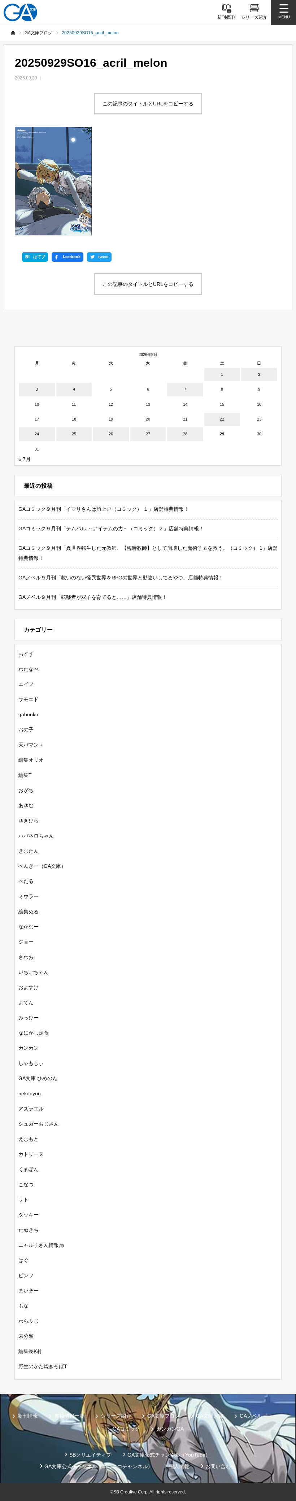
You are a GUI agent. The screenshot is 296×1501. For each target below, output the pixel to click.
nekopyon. (30, 1093)
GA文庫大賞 (209, 1416)
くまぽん (28, 1169)
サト (23, 1199)
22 (222, 419)
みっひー (28, 1018)
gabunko (28, 714)
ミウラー (28, 896)
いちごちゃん (33, 972)
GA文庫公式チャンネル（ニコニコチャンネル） (98, 1466)
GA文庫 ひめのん (37, 1078)
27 (148, 434)
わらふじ (28, 1321)
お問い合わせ (220, 1466)
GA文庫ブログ (163, 1416)
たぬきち (28, 1230)
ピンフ (26, 1275)
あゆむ (26, 805)
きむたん (28, 851)
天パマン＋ (31, 745)
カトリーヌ (31, 1154)
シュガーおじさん (38, 1124)
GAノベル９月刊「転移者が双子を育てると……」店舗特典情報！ (92, 597)
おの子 (26, 729)
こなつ (26, 1184)
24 (37, 434)
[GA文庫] (20, 12)
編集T (25, 775)
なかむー (28, 927)
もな (23, 1306)
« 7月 (24, 459)
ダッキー (28, 1215)
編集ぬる (28, 911)
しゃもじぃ (31, 1063)
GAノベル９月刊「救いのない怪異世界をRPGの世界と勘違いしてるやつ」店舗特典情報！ (120, 577)
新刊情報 (28, 1416)
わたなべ (28, 669)
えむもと (28, 1139)
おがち (26, 790)
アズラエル (31, 1108)
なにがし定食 (33, 1033)
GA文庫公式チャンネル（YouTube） (168, 1455)
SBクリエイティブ (90, 1455)
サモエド (28, 699)
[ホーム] (13, 32)
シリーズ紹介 (116, 1416)
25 (74, 434)
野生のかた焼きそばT (42, 1366)
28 (185, 434)
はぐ (23, 1260)
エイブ (26, 684)
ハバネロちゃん (36, 836)
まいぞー (28, 1290)
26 (111, 434)
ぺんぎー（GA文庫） (42, 866)
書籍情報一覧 (69, 1416)
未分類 (26, 1336)
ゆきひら (28, 820)
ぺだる (26, 881)
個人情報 (179, 1466)
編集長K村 (30, 1351)
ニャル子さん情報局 (41, 1245)
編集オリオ (31, 760)
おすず (26, 654)
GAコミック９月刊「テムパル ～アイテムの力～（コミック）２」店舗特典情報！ (111, 528)
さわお (26, 957)
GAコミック (126, 1429)
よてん (26, 1002)
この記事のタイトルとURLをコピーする (148, 103)
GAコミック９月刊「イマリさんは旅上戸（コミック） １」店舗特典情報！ (103, 509)
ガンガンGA (170, 1429)
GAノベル (251, 1416)
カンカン (28, 1048)
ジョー (26, 942)
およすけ (28, 987)
